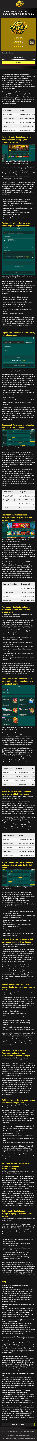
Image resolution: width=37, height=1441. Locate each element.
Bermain (18, 62)
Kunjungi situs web (18, 1424)
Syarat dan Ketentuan (9, 1438)
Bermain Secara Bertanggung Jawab (25, 1438)
